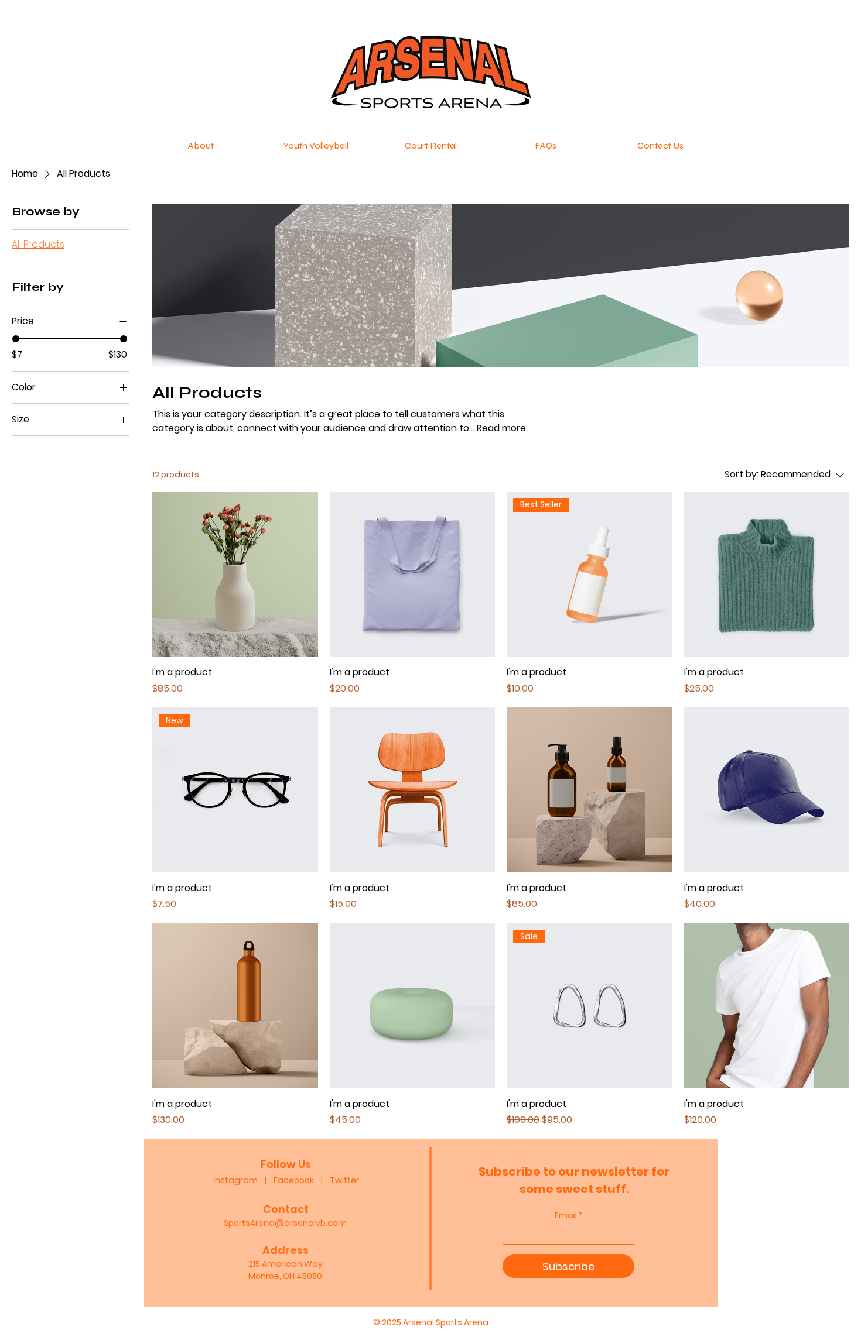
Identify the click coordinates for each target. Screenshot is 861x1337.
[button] (315, 145)
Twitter (344, 1180)
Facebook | (302, 1180)
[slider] (16, 339)
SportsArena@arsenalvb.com (285, 1223)
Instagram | (243, 1180)
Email (566, 1215)
